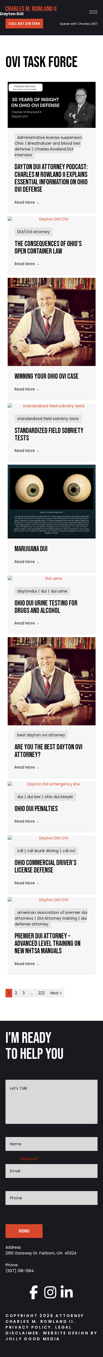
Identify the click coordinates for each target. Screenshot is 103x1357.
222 (41, 993)
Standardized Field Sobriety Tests (49, 435)
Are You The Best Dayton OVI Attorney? (48, 751)
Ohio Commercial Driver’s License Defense (45, 867)
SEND (24, 1231)
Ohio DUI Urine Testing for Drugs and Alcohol (46, 607)
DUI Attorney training (57, 918)
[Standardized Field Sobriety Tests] (52, 406)
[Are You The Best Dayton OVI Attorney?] (52, 681)
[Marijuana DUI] (52, 502)
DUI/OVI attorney (33, 232)
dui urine (59, 591)
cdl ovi (69, 850)
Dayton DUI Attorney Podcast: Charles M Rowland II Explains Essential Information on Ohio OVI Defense (51, 178)
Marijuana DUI (31, 549)
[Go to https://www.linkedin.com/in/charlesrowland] (67, 1292)
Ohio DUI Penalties (36, 809)
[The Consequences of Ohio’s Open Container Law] (52, 219)
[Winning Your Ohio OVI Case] (52, 322)
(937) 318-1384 (19, 1270)
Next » (56, 993)
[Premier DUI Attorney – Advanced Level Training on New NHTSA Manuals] (52, 900)
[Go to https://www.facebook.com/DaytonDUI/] (34, 1292)
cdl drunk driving (43, 850)
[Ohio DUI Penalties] (52, 784)
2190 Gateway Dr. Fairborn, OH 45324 (41, 1253)
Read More (27, 202)
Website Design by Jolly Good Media (51, 1336)
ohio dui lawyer (58, 796)
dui (44, 591)
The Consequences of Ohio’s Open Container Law (48, 248)
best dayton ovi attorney (41, 735)
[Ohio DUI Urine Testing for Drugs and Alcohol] (52, 578)
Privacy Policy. (29, 1327)
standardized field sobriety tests (48, 418)
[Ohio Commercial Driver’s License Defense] (52, 838)
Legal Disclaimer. (38, 1330)
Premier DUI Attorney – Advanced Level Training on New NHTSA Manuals (47, 944)
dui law (33, 796)
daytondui (27, 591)
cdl (20, 850)
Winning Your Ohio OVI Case (47, 376)
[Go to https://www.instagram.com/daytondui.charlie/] (50, 1292)
